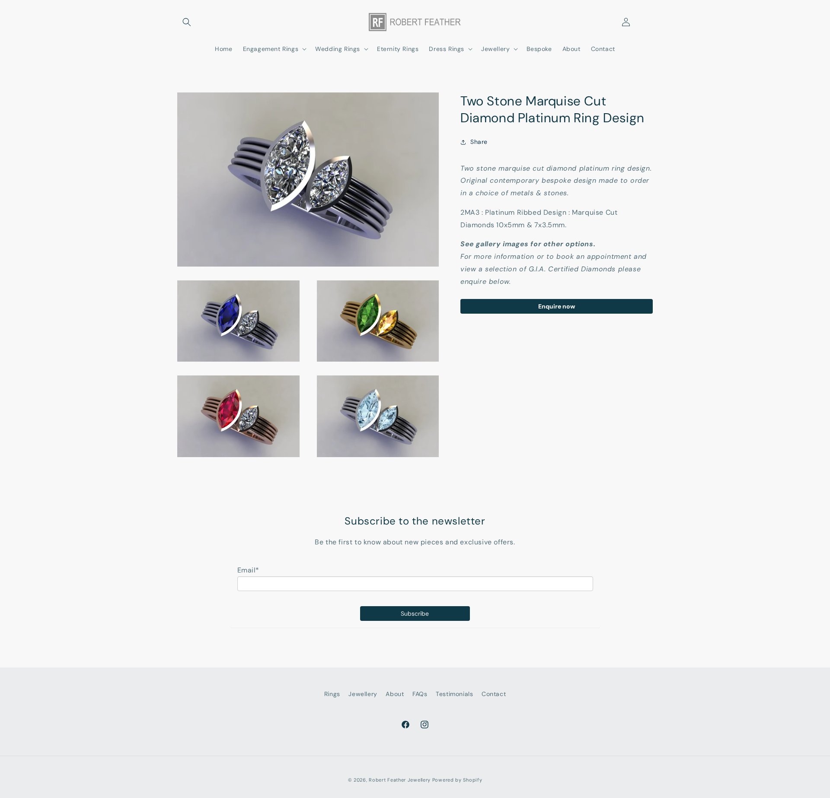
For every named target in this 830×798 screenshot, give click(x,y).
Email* (248, 570)
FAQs (419, 694)
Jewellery (362, 694)
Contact (494, 694)
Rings (332, 694)
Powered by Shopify (457, 780)
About (395, 694)
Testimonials (454, 694)
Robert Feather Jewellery (400, 780)
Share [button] (479, 142)
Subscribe (415, 613)
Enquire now (556, 306)
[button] (186, 22)
